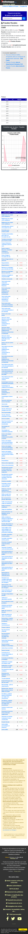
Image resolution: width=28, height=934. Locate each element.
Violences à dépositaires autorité (7, 598)
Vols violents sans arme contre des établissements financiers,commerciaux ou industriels (7, 359)
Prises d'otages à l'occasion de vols (6, 256)
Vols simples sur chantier (5, 427)
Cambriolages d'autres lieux (7, 397)
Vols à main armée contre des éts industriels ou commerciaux (6, 299)
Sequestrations (5, 262)
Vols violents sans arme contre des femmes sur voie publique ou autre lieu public (7, 372)
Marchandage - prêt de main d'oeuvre (7, 685)
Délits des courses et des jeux (7, 611)
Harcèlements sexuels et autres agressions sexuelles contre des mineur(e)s (7, 477)
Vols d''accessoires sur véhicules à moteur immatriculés (7, 422)
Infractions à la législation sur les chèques (6, 675)
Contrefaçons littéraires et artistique (7, 658)
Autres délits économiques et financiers (6, 726)
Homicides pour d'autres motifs (5, 231)
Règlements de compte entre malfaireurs (7, 215)
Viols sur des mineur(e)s (7, 465)
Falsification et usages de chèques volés (7, 662)
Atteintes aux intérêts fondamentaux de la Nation (7, 607)
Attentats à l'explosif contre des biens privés (7, 548)
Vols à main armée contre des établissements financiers (6, 283)
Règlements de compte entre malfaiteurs (7, 219)
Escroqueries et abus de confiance (7, 670)
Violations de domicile (7, 279)
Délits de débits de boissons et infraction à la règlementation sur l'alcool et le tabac (7, 519)
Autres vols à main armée (6, 314)
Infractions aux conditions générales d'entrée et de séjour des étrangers (7, 580)
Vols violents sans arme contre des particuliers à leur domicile (7, 366)
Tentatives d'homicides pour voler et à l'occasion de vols (7, 235)
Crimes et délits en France (10, 6)
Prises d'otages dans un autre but (7, 259)
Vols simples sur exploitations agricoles (7, 431)
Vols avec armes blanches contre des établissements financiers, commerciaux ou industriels (7, 321)
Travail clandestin (6, 678)
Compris (22, 929)
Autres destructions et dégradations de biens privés (7, 569)
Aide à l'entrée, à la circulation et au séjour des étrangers (7, 586)
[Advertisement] (14, 84)
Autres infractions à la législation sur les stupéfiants (7, 513)
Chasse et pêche (6, 627)
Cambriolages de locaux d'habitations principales (7, 382)
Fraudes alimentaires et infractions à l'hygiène (7, 524)
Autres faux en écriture (7, 648)
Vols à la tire (4, 404)
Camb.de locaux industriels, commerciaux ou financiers (6, 392)
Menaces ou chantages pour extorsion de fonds (7, 268)
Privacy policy (17, 871)
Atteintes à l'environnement (6, 624)
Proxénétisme (5, 460)
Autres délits (5, 729)
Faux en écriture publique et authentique (7, 645)
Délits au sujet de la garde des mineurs (6, 495)
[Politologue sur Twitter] (13, 920)
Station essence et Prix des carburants (14, 881)
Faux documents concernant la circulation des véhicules (6, 636)
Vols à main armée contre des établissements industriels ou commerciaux (6, 291)
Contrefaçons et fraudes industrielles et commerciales (7, 654)
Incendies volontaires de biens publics (7, 535)
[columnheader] (7, 99)
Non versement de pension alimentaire (6, 498)
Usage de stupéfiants (7, 509)
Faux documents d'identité (6, 630)
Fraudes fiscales (5, 722)
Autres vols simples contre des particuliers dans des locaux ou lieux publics (7, 454)
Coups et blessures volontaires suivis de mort (7, 244)
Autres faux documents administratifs (7, 641)
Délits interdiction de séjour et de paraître (7, 615)
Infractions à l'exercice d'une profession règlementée (7, 713)
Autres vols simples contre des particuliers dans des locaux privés (7, 448)
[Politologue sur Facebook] (7, 920)
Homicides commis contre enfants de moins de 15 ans (6, 485)
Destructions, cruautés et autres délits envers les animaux (7, 620)
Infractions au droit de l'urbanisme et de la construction (7, 718)
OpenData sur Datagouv (14, 854)
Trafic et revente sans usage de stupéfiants (7, 502)
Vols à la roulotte (6, 418)
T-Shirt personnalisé (14, 914)
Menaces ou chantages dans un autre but (7, 272)
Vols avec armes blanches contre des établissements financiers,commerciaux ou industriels (7, 330)
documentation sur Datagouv (9, 830)
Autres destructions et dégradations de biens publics (7, 558)
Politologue (13, 858)
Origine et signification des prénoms (14, 896)
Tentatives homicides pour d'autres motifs (7, 240)
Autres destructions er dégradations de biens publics (7, 553)
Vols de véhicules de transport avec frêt (7, 409)
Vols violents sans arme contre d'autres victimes (7, 378)
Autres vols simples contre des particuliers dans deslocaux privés (7, 442)
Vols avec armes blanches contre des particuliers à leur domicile (7, 338)
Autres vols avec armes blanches (7, 343)
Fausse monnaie (5, 650)
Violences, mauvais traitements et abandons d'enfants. (7, 490)
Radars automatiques (14, 885)
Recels (3, 458)
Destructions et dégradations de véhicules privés (6, 574)
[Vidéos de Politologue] (19, 920)
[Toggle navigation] (24, 2)
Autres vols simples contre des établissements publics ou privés (7, 436)
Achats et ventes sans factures (7, 708)
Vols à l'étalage (5, 406)
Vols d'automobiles (6, 412)
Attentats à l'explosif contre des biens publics (7, 544)
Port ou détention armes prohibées (7, 602)
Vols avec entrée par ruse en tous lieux (7, 401)
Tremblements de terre (14, 903)
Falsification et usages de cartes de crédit (7, 666)
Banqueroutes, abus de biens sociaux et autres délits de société (7, 690)
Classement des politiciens (14, 892)
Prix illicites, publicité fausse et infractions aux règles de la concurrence (7, 696)
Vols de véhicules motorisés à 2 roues (6, 415)
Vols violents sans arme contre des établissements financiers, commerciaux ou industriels (7, 350)
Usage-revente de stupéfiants (6, 506)
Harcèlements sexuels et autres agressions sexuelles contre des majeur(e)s (7, 470)
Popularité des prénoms (14, 900)
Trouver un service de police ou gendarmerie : (14, 14)
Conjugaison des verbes (14, 906)
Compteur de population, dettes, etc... (15, 910)
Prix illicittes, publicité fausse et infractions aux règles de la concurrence (7, 703)
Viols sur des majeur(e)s (7, 463)
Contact (14, 923)
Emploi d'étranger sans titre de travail (7, 681)
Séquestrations (5, 265)
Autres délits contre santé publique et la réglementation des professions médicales (7, 530)
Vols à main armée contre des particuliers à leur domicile (7, 310)
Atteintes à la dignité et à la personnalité (7, 276)
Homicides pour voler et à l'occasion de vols (7, 227)
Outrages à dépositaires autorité (7, 594)
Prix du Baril (15, 889)
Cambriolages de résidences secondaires (7, 386)
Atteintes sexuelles (6, 481)
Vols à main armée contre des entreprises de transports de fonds (7, 305)
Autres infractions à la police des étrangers (7, 590)
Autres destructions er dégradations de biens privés (7, 563)
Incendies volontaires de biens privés (7, 539)
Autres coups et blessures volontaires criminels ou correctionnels (7, 250)
